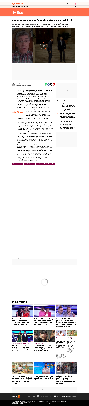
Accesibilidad (63, 403)
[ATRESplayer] (73, 4)
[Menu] (75, 7)
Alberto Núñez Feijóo (29, 163)
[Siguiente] (76, 1)
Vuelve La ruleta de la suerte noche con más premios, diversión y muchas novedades (21, 348)
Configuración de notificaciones (53, 403)
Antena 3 (14, 258)
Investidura (39, 163)
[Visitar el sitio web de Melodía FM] (63, 396)
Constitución (47, 163)
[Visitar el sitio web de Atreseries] (51, 396)
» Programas (18, 258)
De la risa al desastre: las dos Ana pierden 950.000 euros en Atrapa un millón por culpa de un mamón (22, 321)
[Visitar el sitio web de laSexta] (34, 396)
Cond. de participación (61, 401)
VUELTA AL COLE (60, 337)
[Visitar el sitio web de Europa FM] (59, 396)
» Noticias (31, 258)
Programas (19, 6)
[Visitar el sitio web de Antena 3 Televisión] (29, 396)
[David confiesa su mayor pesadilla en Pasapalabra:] (44, 368)
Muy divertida (70, 337)
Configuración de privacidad (40, 403)
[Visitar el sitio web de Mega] (46, 396)
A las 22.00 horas (38, 343)
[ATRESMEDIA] (16, 396)
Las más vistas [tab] (61, 101)
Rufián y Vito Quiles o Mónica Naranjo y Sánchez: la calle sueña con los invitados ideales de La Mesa (65, 379)
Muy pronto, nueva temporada (20, 343)
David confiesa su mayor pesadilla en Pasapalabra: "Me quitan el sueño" (44, 378)
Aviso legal (36, 401)
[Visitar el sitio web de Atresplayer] (69, 396)
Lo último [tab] (70, 101)
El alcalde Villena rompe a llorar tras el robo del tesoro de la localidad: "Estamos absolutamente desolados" (67, 116)
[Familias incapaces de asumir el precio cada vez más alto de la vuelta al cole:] (61, 333)
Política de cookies (52, 401)
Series (13, 6)
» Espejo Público (25, 258)
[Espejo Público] (18, 15)
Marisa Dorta (18, 83)
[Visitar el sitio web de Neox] (38, 396)
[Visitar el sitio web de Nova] (42, 396)
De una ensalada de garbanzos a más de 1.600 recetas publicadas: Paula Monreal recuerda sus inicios (22, 379)
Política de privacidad (43, 401)
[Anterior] (12, 1)
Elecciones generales (17, 163)
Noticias (26, 6)
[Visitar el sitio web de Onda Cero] (55, 396)
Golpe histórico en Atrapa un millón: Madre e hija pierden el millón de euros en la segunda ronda (44, 321)
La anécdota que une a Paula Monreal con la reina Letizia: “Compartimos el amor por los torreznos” (71, 342)
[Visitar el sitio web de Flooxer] (75, 396)
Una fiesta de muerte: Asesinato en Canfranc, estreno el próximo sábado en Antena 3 (43, 348)
